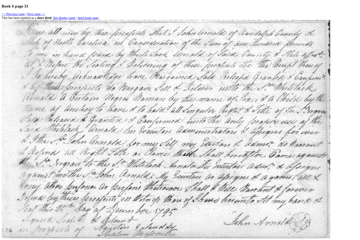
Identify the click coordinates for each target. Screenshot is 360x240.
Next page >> (36, 14)
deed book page (88, 18)
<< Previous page (13, 14)
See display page (64, 18)
